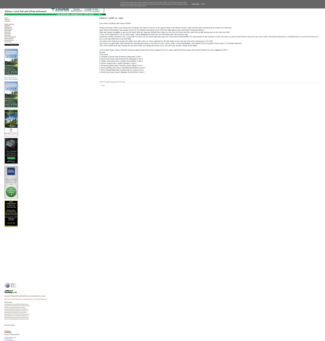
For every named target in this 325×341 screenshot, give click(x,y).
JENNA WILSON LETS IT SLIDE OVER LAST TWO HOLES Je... (17, 315)
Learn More (195, 4)
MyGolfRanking (8, 29)
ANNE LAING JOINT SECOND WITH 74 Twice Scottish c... (15, 312)
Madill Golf (7, 25)
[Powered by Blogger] (8, 332)
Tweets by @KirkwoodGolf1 (11, 334)
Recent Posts (8, 41)
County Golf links (8, 38)
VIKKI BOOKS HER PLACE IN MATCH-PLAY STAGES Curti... (16, 310)
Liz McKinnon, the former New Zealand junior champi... (15, 307)
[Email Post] (124, 81)
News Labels (7, 30)
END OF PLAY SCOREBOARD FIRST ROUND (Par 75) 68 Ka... (16, 318)
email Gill (6, 19)
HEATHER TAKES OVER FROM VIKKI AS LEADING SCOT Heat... (17, 305)
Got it (203, 4)
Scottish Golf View (9, 24)
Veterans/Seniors (9, 40)
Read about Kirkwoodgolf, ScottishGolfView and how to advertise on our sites (25, 296)
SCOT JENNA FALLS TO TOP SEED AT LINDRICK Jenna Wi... (16, 304)
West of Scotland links (10, 36)
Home (6, 17)
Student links (7, 33)
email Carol (7, 21)
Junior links (7, 35)
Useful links (7, 32)
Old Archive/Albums (9, 325)
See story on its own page (111, 81)
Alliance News (8, 27)
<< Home (103, 85)
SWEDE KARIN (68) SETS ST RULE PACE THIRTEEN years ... (16, 317)
